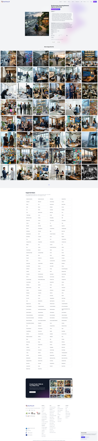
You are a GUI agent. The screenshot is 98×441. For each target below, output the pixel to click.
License (52, 39)
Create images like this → (56, 9)
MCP (81, 1)
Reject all (87, 437)
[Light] (88, 1)
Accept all (83, 437)
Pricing (84, 1)
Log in (91, 1)
